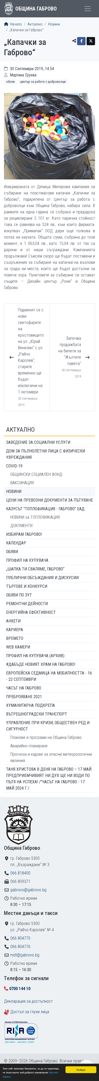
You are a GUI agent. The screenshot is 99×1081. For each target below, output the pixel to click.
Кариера (14, 629)
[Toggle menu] (88, 9)
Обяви (12, 551)
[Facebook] (81, 41)
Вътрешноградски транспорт (36, 714)
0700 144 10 (19, 988)
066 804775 (20, 938)
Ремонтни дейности (27, 603)
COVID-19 (14, 466)
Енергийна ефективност (31, 612)
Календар (16, 542)
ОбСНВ (10, 82)
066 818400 (20, 873)
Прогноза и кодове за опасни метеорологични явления (51, 757)
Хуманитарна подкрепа (30, 705)
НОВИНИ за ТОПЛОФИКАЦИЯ (35, 517)
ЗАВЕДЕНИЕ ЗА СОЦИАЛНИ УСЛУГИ (38, 442)
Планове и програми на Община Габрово (46, 737)
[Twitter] (91, 41)
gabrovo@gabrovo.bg (28, 889)
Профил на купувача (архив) (35, 655)
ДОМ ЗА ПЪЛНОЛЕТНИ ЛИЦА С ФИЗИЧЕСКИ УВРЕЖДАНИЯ (45, 454)
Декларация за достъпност (28, 1001)
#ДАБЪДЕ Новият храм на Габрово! (40, 664)
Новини (54, 24)
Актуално (35, 24)
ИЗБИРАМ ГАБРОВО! (24, 534)
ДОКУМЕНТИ (21, 525)
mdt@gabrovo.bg (24, 955)
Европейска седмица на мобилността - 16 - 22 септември (49, 676)
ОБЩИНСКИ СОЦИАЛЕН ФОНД (36, 474)
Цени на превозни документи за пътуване (49, 500)
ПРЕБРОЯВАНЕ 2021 (24, 696)
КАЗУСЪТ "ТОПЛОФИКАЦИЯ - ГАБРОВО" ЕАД (45, 508)
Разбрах (81, 1070)
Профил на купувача (27, 560)
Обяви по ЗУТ (19, 595)
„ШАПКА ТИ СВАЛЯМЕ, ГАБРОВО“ (35, 569)
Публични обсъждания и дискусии (42, 577)
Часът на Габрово (23, 688)
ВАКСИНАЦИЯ (22, 482)
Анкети (13, 621)
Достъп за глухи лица (29, 1011)
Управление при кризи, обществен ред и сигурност (47, 726)
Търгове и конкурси (26, 586)
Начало (15, 24)
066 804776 (20, 946)
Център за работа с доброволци (43, 82)
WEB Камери (18, 647)
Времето (14, 638)
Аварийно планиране (29, 745)
